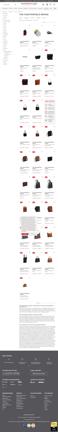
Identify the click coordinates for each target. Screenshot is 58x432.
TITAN (5, 26)
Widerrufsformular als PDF (29, 414)
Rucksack (6, 55)
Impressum (4, 401)
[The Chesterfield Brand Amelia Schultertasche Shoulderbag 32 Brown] (37, 234)
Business (32, 395)
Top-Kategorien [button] (36, 393)
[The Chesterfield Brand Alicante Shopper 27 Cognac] (37, 133)
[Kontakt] (43, 4)
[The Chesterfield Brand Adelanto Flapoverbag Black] (50, 57)
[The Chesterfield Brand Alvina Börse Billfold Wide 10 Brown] (25, 184)
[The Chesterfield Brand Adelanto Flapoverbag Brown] (25, 82)
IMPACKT (5, 63)
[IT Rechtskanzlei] (29, 425)
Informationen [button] (7, 393)
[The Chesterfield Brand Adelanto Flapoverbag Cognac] (37, 82)
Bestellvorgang (5, 398)
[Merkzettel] (51, 4)
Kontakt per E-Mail (40, 373)
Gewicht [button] (32, 17)
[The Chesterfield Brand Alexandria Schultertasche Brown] (25, 107)
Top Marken (5, 13)
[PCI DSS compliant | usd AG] (33, 425)
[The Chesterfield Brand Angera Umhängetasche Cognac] (50, 259)
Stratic (5, 24)
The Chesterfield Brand (8, 51)
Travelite (5, 27)
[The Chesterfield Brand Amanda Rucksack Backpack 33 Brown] (50, 184)
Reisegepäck (33, 397)
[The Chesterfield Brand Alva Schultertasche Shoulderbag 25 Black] (50, 133)
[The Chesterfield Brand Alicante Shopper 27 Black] (37, 107)
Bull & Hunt (6, 48)
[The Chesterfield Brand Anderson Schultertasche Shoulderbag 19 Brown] (25, 259)
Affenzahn (5, 58)
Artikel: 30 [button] (35, 20)
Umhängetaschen (7, 54)
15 (53, 22)
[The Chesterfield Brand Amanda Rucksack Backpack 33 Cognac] (25, 209)
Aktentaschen (6, 52)
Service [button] (19, 393)
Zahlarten (4, 407)
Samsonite (5, 15)
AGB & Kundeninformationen (49, 11)
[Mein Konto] (47, 4)
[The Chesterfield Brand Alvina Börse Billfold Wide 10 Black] (50, 159)
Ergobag (5, 32)
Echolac (5, 23)
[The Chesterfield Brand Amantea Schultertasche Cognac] (50, 209)
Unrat (5, 39)
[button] (26, 20)
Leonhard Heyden (7, 20)
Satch (5, 49)
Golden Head (6, 33)
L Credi (5, 45)
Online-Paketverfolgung (21, 398)
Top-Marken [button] (48, 393)
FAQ (3, 409)
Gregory (5, 17)
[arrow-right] (55, 22)
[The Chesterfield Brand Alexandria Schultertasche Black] (50, 82)
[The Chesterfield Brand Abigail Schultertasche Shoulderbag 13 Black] (37, 57)
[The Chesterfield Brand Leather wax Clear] (37, 32)
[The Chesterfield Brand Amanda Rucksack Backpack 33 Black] (37, 184)
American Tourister (7, 21)
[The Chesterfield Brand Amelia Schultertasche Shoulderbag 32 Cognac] (50, 234)
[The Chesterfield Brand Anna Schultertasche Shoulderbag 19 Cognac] (25, 285)
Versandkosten (5, 403)
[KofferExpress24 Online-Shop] (29, 4)
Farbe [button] (20, 17)
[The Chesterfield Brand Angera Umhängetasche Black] (37, 259)
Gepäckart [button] (26, 17)
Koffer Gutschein (19, 408)
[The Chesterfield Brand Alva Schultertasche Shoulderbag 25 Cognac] (37, 159)
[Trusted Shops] (54, 426)
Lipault (5, 61)
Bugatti (5, 36)
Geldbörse (6, 57)
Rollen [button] (43, 17)
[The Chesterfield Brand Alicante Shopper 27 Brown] (25, 133)
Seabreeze (5, 42)
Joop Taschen (6, 60)
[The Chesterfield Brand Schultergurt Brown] (50, 33)
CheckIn (5, 30)
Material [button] (38, 17)
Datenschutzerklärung (6, 399)
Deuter (5, 29)
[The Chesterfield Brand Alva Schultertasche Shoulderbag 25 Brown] (25, 159)
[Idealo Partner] (25, 425)
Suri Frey (5, 64)
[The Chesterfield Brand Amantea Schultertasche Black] (37, 209)
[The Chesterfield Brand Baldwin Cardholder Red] (25, 33)
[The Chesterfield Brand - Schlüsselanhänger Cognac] (25, 57)
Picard (5, 18)
